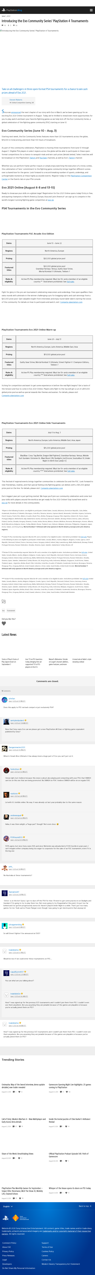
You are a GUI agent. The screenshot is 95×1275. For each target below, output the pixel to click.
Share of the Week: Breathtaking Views (17, 1153)
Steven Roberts (16, 100)
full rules (70, 281)
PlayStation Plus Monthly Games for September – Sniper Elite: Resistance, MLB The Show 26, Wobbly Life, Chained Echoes (22, 1191)
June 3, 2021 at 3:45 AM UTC (19, 996)
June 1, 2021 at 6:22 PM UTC (19, 818)
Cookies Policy (48, 1251)
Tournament (11, 611)
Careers (45, 1255)
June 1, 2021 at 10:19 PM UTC (19, 840)
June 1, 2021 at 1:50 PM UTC (19, 772)
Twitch (33, 158)
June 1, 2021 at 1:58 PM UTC (17, 869)
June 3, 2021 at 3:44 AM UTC (17, 1026)
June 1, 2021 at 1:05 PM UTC (17, 750)
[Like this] (19, 1092)
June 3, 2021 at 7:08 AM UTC (19, 723)
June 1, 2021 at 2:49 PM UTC (19, 796)
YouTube (43, 158)
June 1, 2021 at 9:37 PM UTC (17, 952)
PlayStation (14, 10)
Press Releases (8, 1255)
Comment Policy (9, 1243)
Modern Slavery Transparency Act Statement (61, 1264)
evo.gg (51, 200)
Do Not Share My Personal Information (18, 1268)
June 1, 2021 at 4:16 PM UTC (17, 927)
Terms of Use (47, 1247)
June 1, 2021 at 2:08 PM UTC (17, 894)
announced (16, 112)
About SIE (6, 1247)
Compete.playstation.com (71, 302)
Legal (4, 1259)
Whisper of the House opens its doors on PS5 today (70, 1188)
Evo (3, 611)
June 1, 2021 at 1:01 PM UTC (17, 701)
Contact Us (46, 1259)
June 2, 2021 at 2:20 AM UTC (19, 974)
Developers (7, 1264)
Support (45, 1243)
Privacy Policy (8, 1251)
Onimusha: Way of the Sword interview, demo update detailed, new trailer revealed (23, 1086)
